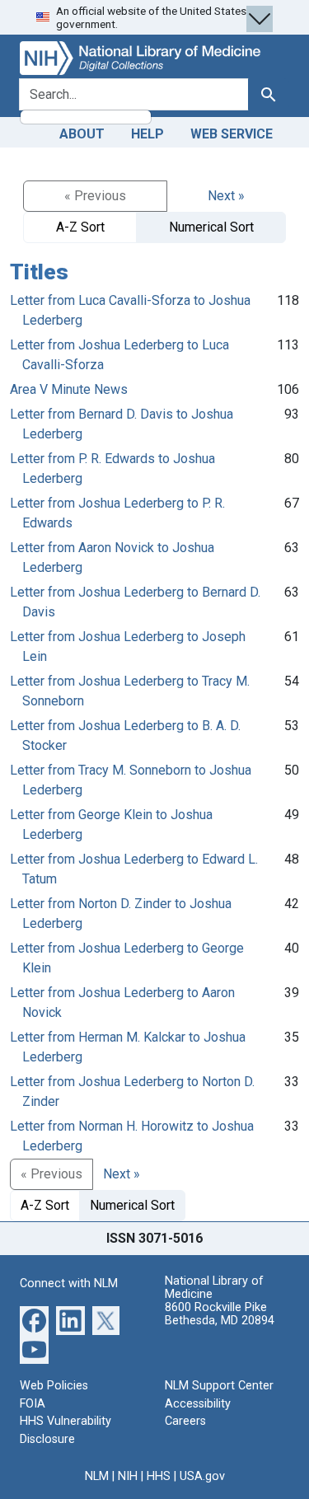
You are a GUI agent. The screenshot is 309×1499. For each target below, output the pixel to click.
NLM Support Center (219, 1386)
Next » (226, 196)
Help (147, 134)
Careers (185, 1421)
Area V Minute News (69, 389)
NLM (97, 1476)
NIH (128, 1476)
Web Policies (54, 1386)
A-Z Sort (80, 227)
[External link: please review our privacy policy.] (34, 1320)
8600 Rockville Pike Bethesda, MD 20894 (219, 1314)
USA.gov (202, 1476)
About (82, 134)
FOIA (32, 1404)
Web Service (231, 134)
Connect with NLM (69, 1283)
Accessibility (198, 1404)
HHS (159, 1476)
